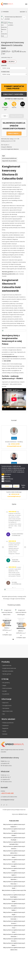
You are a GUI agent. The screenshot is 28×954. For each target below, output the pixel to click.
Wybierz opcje (8, 635)
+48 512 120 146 (15, 494)
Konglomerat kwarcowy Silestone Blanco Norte (7, 622)
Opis (3, 156)
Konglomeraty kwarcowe (21, 619)
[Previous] (3, 18)
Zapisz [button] (16, 486)
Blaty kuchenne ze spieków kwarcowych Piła (14, 890)
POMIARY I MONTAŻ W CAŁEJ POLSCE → (14, 87)
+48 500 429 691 (15, 444)
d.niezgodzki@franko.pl (14, 446)
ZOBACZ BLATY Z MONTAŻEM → (14, 94)
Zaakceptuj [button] (23, 486)
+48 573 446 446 (7, 793)
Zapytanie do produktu (9, 161)
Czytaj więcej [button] (20, 472)
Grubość (4, 65)
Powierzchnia (5, 72)
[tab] (14, 156)
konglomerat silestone (12, 149)
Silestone (9, 147)
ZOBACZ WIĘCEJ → (14, 133)
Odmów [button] (7, 486)
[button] (2, 474)
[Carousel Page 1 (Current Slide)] (13, 639)
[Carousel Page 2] (14, 639)
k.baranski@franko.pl (14, 496)
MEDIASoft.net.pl (23, 814)
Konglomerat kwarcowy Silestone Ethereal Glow (21, 625)
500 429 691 (7, 361)
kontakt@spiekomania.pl (9, 356)
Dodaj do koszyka (16, 116)
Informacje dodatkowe (9, 158)
